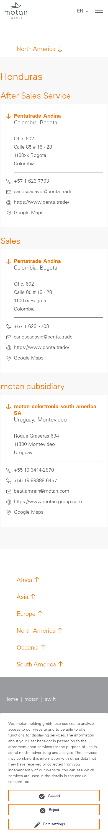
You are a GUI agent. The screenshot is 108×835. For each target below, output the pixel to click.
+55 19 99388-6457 (35, 480)
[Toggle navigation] (99, 10)
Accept (54, 795)
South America (36, 664)
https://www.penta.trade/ (41, 202)
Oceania (27, 647)
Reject (54, 809)
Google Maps (28, 213)
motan (31, 699)
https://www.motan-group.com (48, 501)
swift (50, 699)
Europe (26, 613)
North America (36, 49)
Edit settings (54, 823)
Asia (22, 597)
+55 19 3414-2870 (34, 470)
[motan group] (15, 10)
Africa (24, 580)
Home (11, 699)
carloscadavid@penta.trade (43, 191)
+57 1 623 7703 (31, 181)
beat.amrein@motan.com (41, 491)
